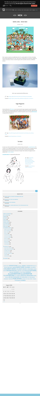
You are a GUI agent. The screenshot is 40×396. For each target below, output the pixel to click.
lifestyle (24, 96)
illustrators (27, 161)
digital (13, 96)
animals (24, 266)
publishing (5, 226)
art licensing (6, 215)
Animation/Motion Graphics (9, 249)
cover (34, 269)
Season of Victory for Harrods (11, 199)
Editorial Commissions (8, 253)
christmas (30, 269)
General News (17, 98)
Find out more (34, 5)
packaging (30, 96)
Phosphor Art (6, 242)
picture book (23, 277)
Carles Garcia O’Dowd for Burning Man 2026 (14, 196)
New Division (6, 241)
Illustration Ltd (7, 234)
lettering (17, 275)
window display (30, 162)
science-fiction (25, 278)
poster (10, 279)
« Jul (4, 301)
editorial (12, 133)
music (6, 277)
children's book (10, 269)
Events (4, 219)
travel (34, 278)
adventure (6, 265)
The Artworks (6, 244)
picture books (31, 277)
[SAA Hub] (8, 10)
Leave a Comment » (29, 98)
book (14, 267)
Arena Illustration (7, 229)
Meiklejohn (6, 238)
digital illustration (23, 270)
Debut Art (6, 233)
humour (28, 272)
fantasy (11, 272)
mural (34, 275)
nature (10, 277)
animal (19, 265)
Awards (4, 216)
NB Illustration (22, 98)
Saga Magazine (20, 104)
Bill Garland (12, 109)
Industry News (6, 225)
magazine (30, 275)
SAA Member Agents (7, 227)
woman (26, 164)
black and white (8, 267)
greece (15, 133)
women (29, 164)
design (10, 96)
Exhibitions (5, 220)
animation (30, 265)
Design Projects (11, 98)
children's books (21, 269)
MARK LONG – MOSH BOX (20, 22)
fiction (20, 272)
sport (31, 278)
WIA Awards (5, 258)
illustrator (20, 96)
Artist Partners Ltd (7, 230)
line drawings (32, 161)
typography (18, 280)
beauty (34, 265)
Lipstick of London (7, 237)
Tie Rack (20, 141)
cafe (9, 133)
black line (26, 159)
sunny (6, 134)
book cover (20, 267)
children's (33, 267)
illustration (16, 96)
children (27, 267)
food (24, 272)
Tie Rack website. (10, 152)
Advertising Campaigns (8, 247)
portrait (6, 279)
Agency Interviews (7, 213)
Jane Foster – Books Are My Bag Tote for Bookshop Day (16, 205)
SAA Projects (6, 246)
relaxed (32, 133)
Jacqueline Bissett (31, 147)
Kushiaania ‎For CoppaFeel (10, 202)
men (27, 96)
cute (4, 270)
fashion (30, 159)
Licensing (5, 254)
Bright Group (6, 231)
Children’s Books (7, 250)
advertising (31, 157)
